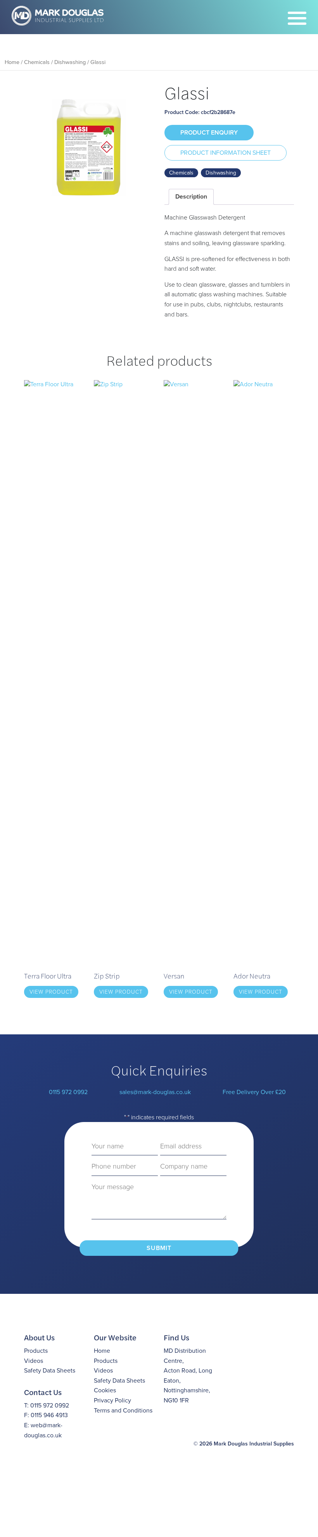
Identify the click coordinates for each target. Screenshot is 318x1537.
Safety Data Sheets (49, 1370)
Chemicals (37, 62)
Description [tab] (191, 196)
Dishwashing (70, 62)
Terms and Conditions (123, 1410)
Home (12, 62)
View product (51, 992)
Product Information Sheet (225, 152)
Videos (33, 1360)
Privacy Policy (112, 1400)
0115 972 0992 (68, 1091)
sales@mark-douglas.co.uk (155, 1091)
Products (36, 1350)
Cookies (105, 1390)
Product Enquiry (209, 132)
